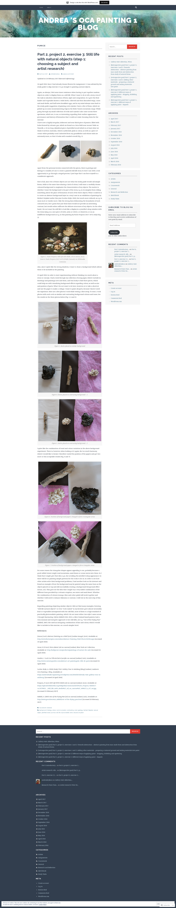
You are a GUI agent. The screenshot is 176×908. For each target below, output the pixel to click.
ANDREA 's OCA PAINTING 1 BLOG (88, 24)
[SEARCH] (136, 7)
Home (41, 7)
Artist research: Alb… (121, 254)
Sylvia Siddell (65, 712)
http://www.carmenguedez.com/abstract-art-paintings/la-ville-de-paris (63, 661)
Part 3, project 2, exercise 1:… (125, 260)
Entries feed (115, 295)
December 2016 (116, 132)
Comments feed (116, 298)
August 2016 (115, 145)
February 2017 (116, 125)
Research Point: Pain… (122, 269)
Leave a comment (68, 74)
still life (58, 712)
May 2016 (114, 155)
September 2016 (116, 142)
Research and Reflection (119, 192)
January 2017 (115, 128)
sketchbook (115, 195)
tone (71, 712)
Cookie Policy (43, 904)
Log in (113, 292)
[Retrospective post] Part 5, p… (125, 256)
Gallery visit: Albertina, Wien (121, 62)
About (49, 7)
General (49, 707)
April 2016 (114, 158)
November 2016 (116, 135)
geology (80, 710)
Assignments (115, 182)
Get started (104, 2)
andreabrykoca (55, 74)
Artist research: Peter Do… (125, 270)
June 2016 (114, 152)
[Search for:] (117, 47)
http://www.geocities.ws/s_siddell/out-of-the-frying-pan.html (59, 699)
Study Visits (115, 199)
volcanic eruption (78, 712)
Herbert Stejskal (88, 710)
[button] (48, 151)
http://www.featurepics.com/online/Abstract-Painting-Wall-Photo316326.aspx (65, 639)
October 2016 (115, 138)
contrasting (70, 710)
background (43, 710)
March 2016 (115, 161)
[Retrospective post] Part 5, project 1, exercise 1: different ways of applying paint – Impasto (124, 102)
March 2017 (115, 122)
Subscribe (114, 232)
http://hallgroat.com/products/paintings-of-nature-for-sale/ (69, 650)
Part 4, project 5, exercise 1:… (125, 250)
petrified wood (46, 712)
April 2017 (114, 119)
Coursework (42, 707)
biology (49, 710)
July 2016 (114, 148)
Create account (116, 288)
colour (54, 710)
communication (61, 710)
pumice (53, 712)
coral (75, 710)
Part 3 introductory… (121, 249)
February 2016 (116, 165)
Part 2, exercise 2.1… (121, 259)
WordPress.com (116, 301)
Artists (113, 179)
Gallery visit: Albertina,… (64, 780)
